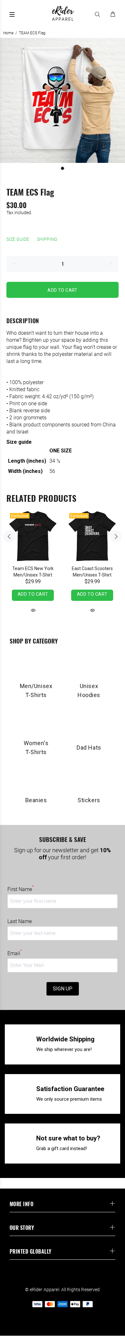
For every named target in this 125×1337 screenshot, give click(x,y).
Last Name (19, 921)
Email (14, 953)
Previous (9, 536)
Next (116, 536)
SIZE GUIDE (17, 239)
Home (8, 33)
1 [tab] (62, 168)
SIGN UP (62, 989)
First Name (20, 889)
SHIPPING (47, 239)
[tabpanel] (62, 100)
